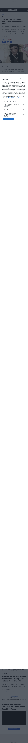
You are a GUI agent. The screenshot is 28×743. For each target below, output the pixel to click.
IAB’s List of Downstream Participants (15, 97)
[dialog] (14, 371)
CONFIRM (8, 119)
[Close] (25, 77)
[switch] (23, 104)
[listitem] (14, 101)
